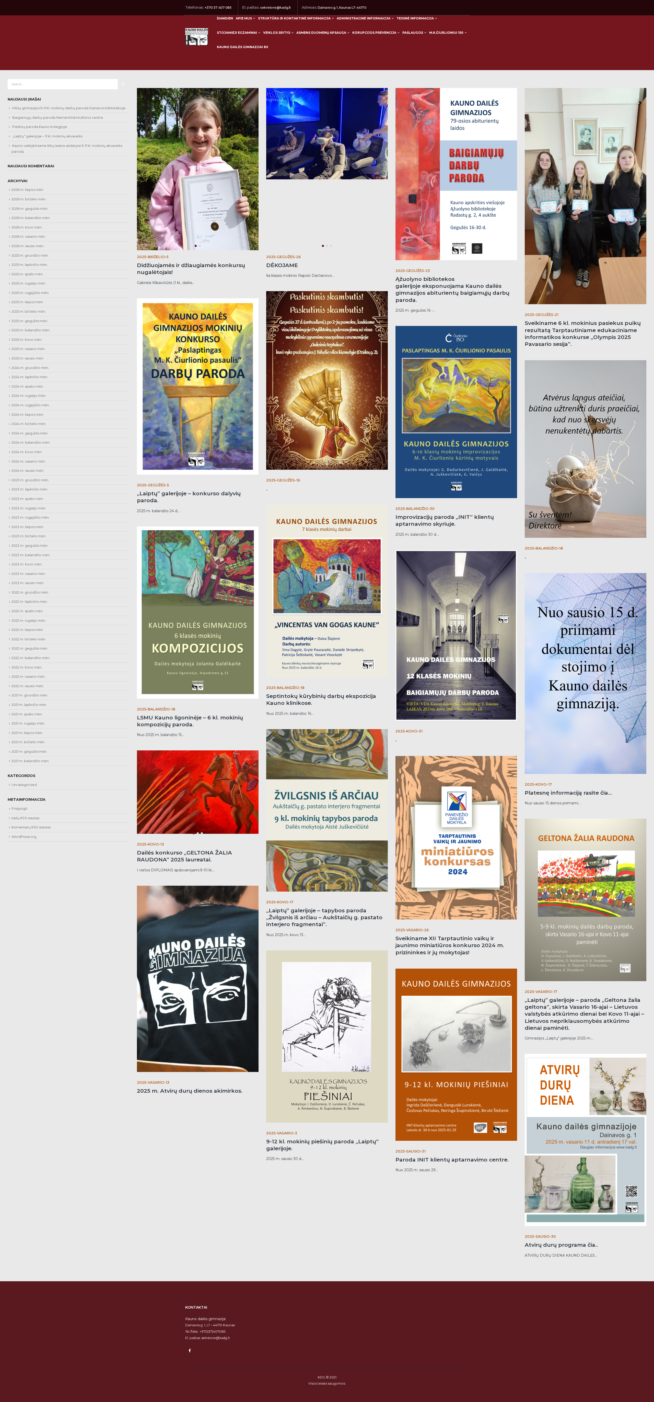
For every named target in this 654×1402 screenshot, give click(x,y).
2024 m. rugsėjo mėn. (28, 395)
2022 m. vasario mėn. (28, 676)
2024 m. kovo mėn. (26, 452)
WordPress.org (23, 837)
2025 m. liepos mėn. (27, 302)
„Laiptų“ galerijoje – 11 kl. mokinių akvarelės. (47, 136)
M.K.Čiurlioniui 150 (446, 33)
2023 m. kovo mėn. (26, 564)
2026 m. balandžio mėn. (30, 218)
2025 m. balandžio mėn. (30, 330)
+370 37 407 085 (218, 7)
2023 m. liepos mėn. (27, 527)
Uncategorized (24, 785)
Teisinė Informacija (415, 18)
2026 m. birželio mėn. (28, 199)
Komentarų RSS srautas (31, 827)
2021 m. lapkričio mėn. (29, 705)
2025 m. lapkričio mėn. (29, 264)
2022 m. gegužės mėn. (29, 648)
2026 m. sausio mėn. (27, 246)
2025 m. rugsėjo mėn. (28, 283)
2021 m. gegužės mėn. (29, 751)
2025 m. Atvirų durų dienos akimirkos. (189, 1091)
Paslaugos (412, 33)
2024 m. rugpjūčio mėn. (30, 405)
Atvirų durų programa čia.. (561, 1245)
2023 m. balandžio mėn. (30, 555)
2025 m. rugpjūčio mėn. (30, 293)
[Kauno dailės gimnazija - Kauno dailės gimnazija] (196, 36)
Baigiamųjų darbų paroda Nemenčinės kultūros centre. (58, 117)
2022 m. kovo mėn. (26, 667)
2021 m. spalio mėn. (27, 714)
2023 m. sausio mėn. (27, 583)
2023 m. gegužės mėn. (29, 545)
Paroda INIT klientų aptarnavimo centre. (452, 1159)
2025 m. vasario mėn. (28, 349)
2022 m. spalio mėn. (27, 611)
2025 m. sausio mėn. (27, 358)
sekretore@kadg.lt (275, 7)
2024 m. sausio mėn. (27, 470)
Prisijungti (19, 808)
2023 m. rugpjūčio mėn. (30, 517)
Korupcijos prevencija (374, 33)
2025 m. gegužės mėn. (29, 321)
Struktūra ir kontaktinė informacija (294, 18)
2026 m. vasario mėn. (28, 236)
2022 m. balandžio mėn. (30, 658)
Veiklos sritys (276, 33)
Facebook (189, 1350)
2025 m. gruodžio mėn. (30, 255)
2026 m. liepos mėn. (27, 190)
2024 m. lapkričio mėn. (29, 377)
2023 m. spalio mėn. (27, 499)
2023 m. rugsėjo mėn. (28, 508)
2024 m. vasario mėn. (28, 461)
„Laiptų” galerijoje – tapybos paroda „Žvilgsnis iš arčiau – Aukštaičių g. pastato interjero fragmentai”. (324, 917)
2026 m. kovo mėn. (26, 227)
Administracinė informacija (363, 18)
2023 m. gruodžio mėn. (30, 480)
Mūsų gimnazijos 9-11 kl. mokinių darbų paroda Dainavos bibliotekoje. (69, 108)
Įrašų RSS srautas (25, 818)
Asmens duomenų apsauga (321, 33)
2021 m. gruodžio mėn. (29, 695)
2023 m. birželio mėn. (28, 536)
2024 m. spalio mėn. (27, 386)
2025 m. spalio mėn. (27, 274)
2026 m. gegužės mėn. (29, 208)
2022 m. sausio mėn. (27, 686)
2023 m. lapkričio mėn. (29, 489)
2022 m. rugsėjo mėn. (28, 620)
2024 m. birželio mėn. (28, 424)
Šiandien (225, 18)
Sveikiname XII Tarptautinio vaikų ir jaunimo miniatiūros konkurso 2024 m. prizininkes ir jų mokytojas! (449, 945)
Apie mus (244, 18)
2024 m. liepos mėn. (27, 414)
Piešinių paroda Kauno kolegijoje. (40, 127)
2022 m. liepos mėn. (27, 630)
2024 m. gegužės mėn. (29, 433)
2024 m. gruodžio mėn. (30, 368)
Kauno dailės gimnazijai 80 (242, 47)
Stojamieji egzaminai (237, 33)
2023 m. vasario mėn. (28, 574)
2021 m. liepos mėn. (27, 733)
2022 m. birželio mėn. (28, 639)
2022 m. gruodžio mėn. (30, 592)
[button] (138, 132)
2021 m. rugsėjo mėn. (28, 723)
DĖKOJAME (282, 265)
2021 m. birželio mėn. (28, 742)
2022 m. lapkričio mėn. (29, 601)
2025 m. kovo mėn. (26, 339)
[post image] (198, 169)
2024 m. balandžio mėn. (30, 442)
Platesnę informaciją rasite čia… (568, 793)
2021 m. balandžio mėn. (30, 761)
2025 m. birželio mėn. (28, 311)
